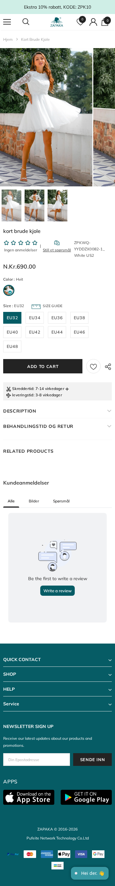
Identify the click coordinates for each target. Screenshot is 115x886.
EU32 (12, 317)
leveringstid (22, 395)
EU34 (34, 317)
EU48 (12, 346)
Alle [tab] (11, 501)
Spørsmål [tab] (61, 501)
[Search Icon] (32, 21)
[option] (46, 117)
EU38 (79, 317)
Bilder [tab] (34, 501)
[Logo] (57, 22)
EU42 (34, 332)
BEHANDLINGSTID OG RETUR (38, 426)
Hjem (8, 39)
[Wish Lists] (93, 366)
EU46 (79, 332)
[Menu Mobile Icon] (7, 22)
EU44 (57, 332)
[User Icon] (93, 22)
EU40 (12, 332)
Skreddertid (22, 388)
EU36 (57, 317)
